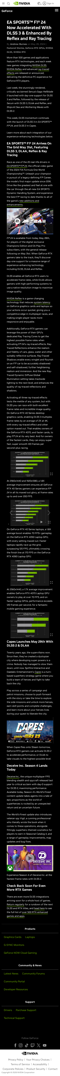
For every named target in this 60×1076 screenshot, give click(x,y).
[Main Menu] (3, 4)
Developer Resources (16, 989)
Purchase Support (26, 1010)
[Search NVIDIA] (8, 2)
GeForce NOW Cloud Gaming (20, 952)
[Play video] (30, 221)
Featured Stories (15, 48)
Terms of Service (20, 1064)
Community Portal (14, 981)
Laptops (30, 937)
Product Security (35, 1068)
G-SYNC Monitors (14, 944)
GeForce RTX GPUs (34, 48)
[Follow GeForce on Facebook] (15, 1045)
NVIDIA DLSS (39, 65)
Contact (53, 1068)
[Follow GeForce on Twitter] (38, 1045)
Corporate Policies (13, 1068)
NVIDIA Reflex (14, 69)
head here (39, 908)
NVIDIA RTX (20, 52)
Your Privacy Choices (38, 1059)
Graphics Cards (12, 937)
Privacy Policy (15, 1059)
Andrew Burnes (18, 44)
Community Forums (33, 973)
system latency (42, 302)
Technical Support (14, 1017)
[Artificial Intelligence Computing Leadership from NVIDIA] (21, 3)
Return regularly (15, 904)
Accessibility (40, 1064)
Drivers (8, 1010)
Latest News (11, 973)
